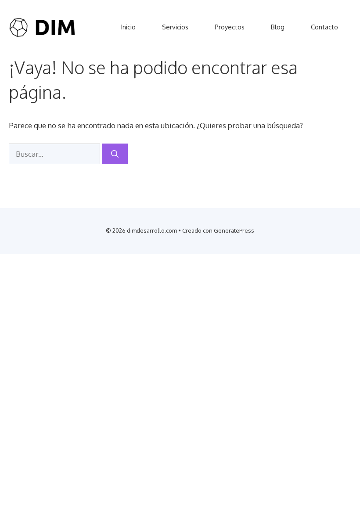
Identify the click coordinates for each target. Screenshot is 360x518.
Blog (277, 27)
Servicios (175, 27)
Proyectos (230, 27)
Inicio (128, 27)
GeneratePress (234, 230)
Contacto (324, 27)
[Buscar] (115, 154)
